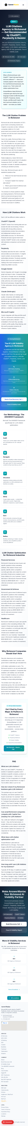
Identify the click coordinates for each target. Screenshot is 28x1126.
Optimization (4, 1051)
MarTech (3, 1098)
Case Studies (4, 1070)
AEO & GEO (4, 1038)
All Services (4, 1036)
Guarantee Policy (5, 1111)
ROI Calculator (4, 1081)
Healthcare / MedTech (7, 1094)
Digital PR (3, 1073)
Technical (3, 1049)
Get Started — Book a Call (13, 748)
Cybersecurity (4, 1090)
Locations (3, 1114)
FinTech (3, 1092)
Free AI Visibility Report (14, 930)
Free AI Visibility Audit (14, 404)
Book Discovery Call (13, 924)
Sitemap (3, 1116)
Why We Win (4, 1077)
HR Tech (3, 1096)
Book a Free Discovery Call (13, 399)
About (2, 1059)
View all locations (13, 989)
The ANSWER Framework (7, 1066)
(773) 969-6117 (6, 1019)
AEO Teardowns (5, 1075)
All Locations (14, 16)
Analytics (3, 1053)
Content (3, 1044)
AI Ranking (4, 1040)
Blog (2, 1068)
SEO (2, 1042)
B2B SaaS (3, 1088)
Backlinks (3, 1047)
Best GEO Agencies (6, 1079)
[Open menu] (23, 5)
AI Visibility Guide (5, 1064)
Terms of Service (5, 1109)
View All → (4, 1101)
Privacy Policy (4, 1107)
